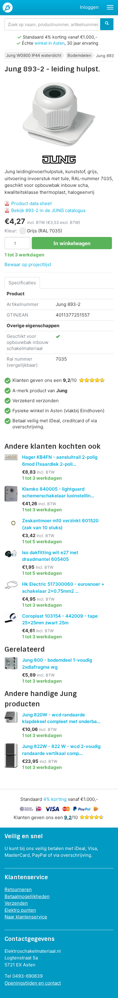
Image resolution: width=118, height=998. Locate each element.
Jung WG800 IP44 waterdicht (33, 55)
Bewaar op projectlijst (28, 264)
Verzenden (16, 903)
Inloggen (89, 7)
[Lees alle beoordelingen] (91, 817)
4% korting (55, 799)
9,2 (67, 817)
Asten (56, 410)
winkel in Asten (49, 43)
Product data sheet (31, 203)
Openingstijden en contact (33, 983)
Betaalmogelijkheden (27, 896)
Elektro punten (20, 910)
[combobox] (59, 24)
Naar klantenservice (26, 917)
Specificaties (22, 283)
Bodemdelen (79, 55)
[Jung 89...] (59, 114)
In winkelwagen (72, 243)
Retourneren (18, 889)
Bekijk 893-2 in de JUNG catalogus (48, 210)
